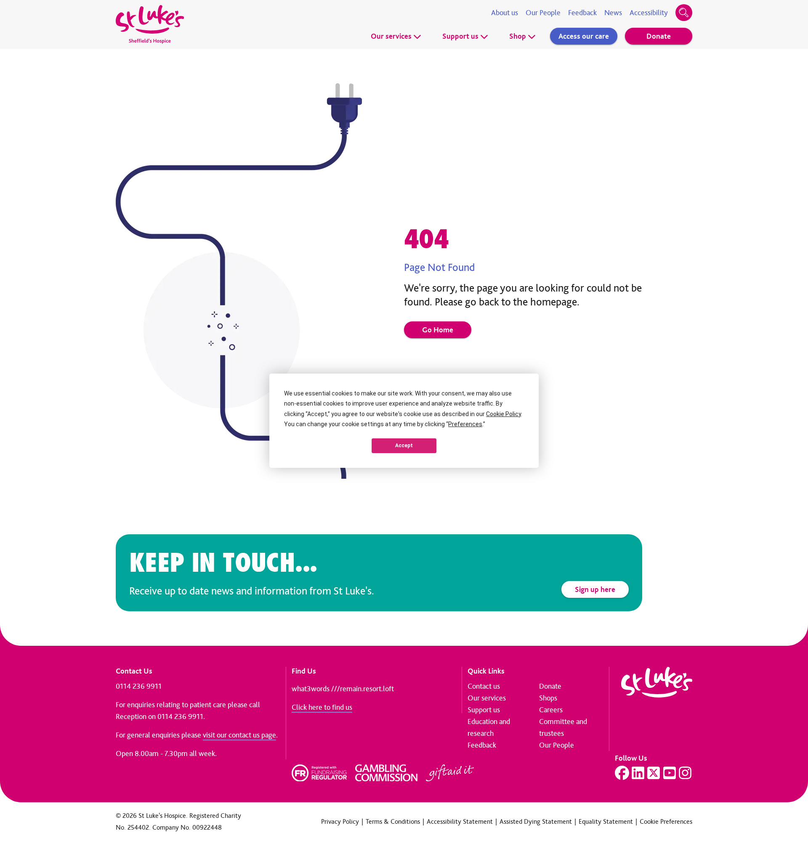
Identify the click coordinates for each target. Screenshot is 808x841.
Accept (404, 445)
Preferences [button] (465, 424)
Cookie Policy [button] (503, 414)
